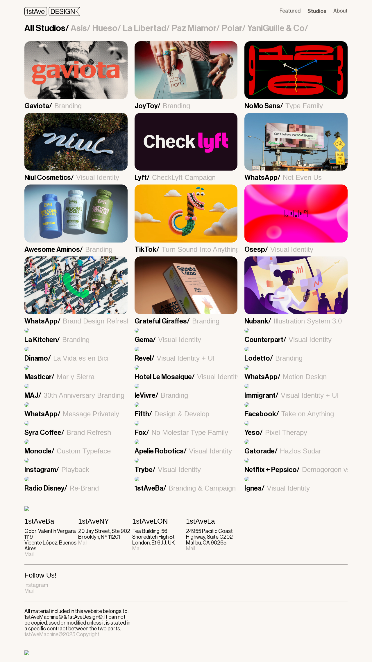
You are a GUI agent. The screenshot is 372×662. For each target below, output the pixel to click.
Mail (29, 554)
